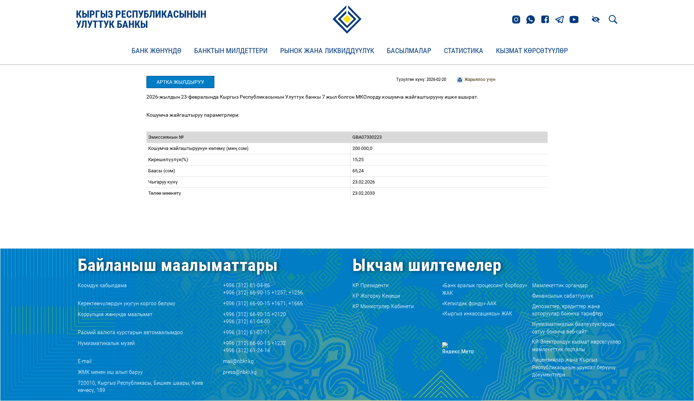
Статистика (463, 51)
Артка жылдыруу (180, 82)
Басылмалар (409, 51)
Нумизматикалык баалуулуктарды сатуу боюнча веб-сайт (573, 327)
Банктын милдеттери (230, 51)
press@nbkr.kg (240, 371)
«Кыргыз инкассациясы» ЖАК (477, 313)
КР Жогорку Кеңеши (376, 295)
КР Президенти (370, 285)
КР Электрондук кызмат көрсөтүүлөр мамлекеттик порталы (576, 345)
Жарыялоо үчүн (480, 79)
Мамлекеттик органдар (560, 285)
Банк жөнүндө (156, 51)
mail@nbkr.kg (238, 361)
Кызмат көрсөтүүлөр (532, 51)
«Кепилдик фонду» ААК (469, 303)
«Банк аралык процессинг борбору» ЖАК (484, 289)
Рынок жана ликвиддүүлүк (327, 51)
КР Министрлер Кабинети (383, 306)
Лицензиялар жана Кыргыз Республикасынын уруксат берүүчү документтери (574, 367)
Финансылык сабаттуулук (562, 295)
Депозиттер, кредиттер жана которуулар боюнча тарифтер (567, 310)
